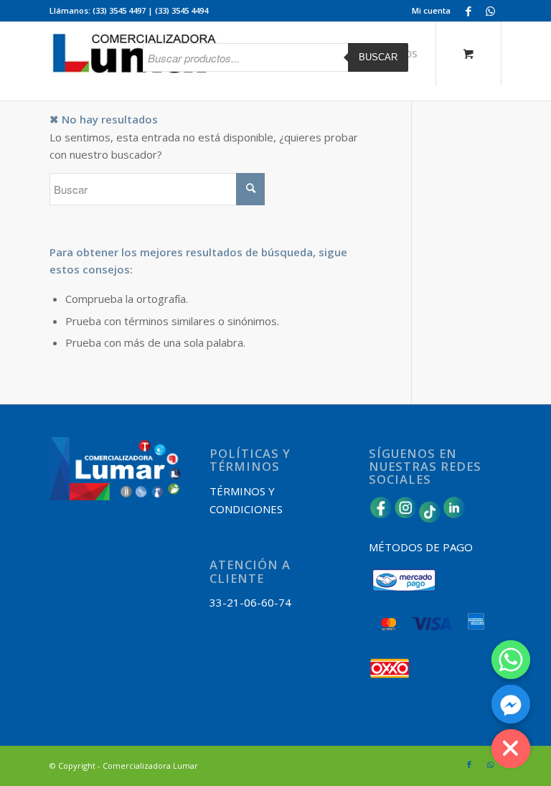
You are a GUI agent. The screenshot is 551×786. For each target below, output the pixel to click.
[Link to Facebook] (468, 11)
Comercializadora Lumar (150, 765)
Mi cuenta (431, 10)
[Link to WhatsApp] (490, 11)
